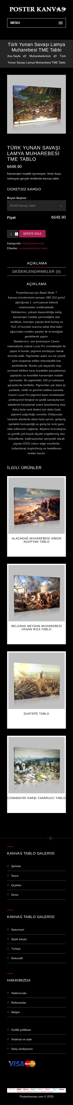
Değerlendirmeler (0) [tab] (36, 272)
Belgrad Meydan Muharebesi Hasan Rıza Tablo (36, 627)
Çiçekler (16, 885)
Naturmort (17, 929)
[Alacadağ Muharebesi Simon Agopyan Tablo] (36, 505)
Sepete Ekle (32, 233)
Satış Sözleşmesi (22, 1048)
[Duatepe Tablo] (36, 681)
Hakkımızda (18, 993)
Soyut (14, 875)
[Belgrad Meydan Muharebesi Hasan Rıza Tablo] (36, 593)
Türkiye (16, 948)
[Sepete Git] (64, 9)
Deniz (14, 894)
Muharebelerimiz (40, 56)
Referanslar (18, 1002)
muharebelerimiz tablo (33, 248)
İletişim (15, 1012)
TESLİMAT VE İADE (21, 1039)
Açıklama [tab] (37, 263)
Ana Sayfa (13, 56)
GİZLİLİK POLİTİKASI (21, 1029)
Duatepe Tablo (36, 713)
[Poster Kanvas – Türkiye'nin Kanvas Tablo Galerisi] (36, 9)
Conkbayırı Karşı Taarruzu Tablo (36, 798)
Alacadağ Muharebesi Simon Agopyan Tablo (36, 540)
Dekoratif (17, 958)
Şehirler (16, 866)
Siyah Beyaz (19, 939)
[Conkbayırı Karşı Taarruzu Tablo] (36, 765)
